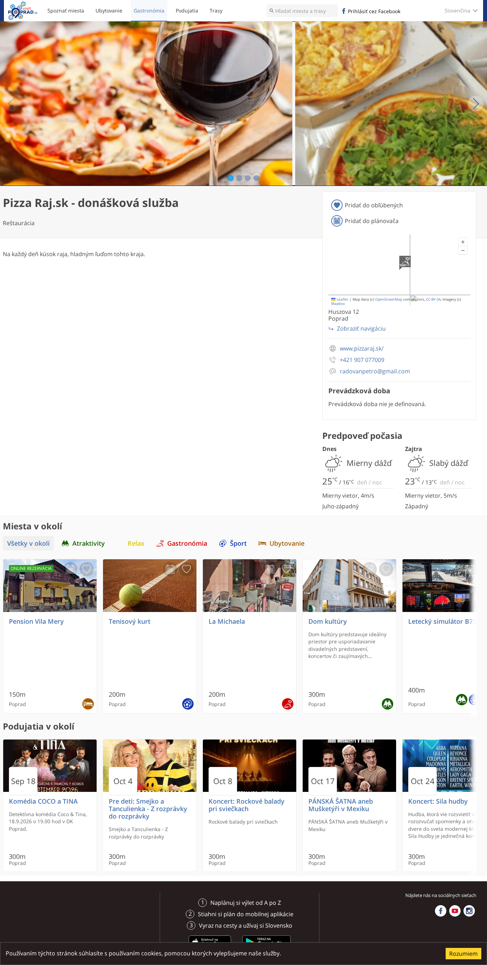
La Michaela (227, 621)
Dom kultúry (327, 621)
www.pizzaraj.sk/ (362, 348)
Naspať (11, 103)
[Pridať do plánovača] (70, 569)
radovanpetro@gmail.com (375, 371)
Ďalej (475, 103)
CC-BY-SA (433, 299)
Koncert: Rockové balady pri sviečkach (246, 805)
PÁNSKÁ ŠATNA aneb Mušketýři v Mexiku (340, 805)
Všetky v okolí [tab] (28, 543)
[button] (462, 242)
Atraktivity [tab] (88, 543)
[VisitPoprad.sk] (22, 10)
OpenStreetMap (388, 299)
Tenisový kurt (129, 621)
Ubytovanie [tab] (287, 543)
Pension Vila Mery (36, 621)
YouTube (455, 911)
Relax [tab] (136, 543)
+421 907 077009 (362, 360)
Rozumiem (463, 954)
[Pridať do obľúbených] (87, 569)
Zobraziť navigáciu (361, 328)
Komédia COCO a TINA (43, 801)
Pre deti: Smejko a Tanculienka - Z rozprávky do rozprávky (148, 809)
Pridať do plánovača (372, 221)
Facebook (440, 911)
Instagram (469, 911)
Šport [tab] (238, 543)
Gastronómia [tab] (187, 543)
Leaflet (341, 299)
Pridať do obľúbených (374, 205)
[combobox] (302, 10)
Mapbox (338, 303)
